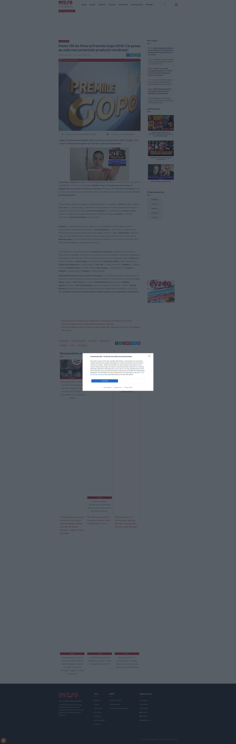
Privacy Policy (128, 387)
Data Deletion (108, 387)
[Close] (150, 356)
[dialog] (118, 372)
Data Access (118, 387)
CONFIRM (104, 381)
